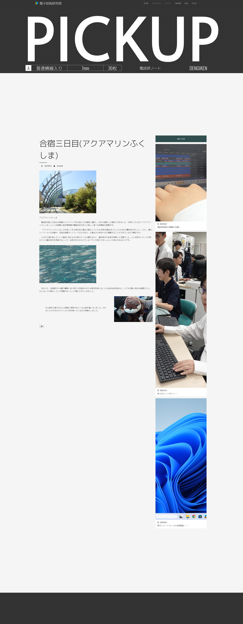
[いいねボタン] (41, 326)
